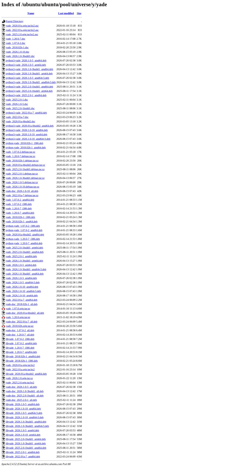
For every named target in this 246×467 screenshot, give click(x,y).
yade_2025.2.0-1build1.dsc (20, 108)
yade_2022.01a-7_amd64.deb (21, 299)
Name (30, 13)
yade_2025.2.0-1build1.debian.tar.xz (25, 169)
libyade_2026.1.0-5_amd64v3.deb (24, 413)
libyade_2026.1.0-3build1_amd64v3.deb (27, 426)
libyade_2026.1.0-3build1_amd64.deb (26, 421)
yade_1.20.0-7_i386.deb (19, 208)
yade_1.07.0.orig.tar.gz (18, 308)
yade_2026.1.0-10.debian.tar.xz (22, 186)
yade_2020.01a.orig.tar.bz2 (20, 365)
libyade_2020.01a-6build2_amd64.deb (26, 373)
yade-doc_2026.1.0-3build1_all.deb (25, 391)
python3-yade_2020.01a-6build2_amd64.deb (30, 125)
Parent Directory (14, 21)
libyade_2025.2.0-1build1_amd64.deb (26, 447)
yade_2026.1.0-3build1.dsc (20, 56)
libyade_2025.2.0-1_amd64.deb (22, 452)
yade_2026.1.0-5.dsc (17, 104)
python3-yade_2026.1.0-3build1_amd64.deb (29, 69)
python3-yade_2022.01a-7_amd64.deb (26, 112)
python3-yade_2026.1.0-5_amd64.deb (26, 60)
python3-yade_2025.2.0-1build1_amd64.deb (29, 86)
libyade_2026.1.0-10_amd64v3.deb (25, 417)
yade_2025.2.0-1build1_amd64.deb (25, 252)
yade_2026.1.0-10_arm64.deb (22, 295)
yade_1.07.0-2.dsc (15, 43)
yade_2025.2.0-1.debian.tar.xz (22, 173)
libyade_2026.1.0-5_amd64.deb (22, 404)
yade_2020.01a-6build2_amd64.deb (25, 234)
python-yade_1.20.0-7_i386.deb (23, 239)
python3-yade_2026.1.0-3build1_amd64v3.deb (31, 82)
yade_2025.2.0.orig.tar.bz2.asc (22, 34)
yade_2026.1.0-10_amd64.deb (22, 286)
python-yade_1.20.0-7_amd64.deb (24, 243)
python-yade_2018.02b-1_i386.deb (24, 143)
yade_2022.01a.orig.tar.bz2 (20, 369)
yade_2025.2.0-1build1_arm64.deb (24, 247)
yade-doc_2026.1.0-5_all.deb (21, 386)
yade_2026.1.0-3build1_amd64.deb (25, 273)
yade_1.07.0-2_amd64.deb (20, 199)
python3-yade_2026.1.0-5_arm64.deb (26, 64)
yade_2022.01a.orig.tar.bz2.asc (22, 30)
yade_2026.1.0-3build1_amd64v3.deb (26, 269)
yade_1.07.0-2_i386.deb (19, 204)
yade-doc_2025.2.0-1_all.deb (21, 400)
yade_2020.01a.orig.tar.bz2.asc (22, 25)
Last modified (66, 13)
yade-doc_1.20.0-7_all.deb (20, 334)
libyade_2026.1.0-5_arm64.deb (22, 430)
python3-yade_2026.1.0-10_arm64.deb (26, 134)
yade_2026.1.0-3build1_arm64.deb (24, 260)
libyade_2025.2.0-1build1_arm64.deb (26, 439)
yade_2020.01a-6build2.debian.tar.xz (25, 165)
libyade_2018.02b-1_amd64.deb (23, 356)
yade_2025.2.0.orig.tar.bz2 (20, 382)
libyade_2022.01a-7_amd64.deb (23, 456)
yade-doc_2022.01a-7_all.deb (21, 321)
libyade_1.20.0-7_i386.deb (20, 347)
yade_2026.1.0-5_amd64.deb (21, 278)
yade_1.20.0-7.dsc (15, 38)
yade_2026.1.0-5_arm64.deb (21, 265)
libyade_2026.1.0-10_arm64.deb (23, 434)
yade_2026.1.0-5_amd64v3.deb (22, 282)
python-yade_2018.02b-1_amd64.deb (26, 147)
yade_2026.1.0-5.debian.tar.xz (22, 182)
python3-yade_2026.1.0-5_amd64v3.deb (27, 77)
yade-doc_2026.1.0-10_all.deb (22, 191)
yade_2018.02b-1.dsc (17, 47)
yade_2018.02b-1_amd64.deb (21, 221)
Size (79, 13)
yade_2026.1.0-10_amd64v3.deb (23, 291)
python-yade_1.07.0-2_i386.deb (23, 225)
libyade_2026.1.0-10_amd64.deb (23, 408)
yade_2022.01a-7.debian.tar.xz (22, 195)
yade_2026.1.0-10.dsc (17, 51)
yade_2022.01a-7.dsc (17, 117)
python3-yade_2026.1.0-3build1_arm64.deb (29, 73)
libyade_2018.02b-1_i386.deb (22, 360)
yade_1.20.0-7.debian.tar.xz (20, 156)
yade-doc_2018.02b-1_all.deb (21, 304)
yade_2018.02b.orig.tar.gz (19, 326)
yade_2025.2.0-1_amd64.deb (21, 256)
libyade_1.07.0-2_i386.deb (20, 339)
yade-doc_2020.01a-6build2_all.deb (25, 313)
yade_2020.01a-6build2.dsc (20, 121)
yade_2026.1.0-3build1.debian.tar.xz (25, 178)
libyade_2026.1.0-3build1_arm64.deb (26, 443)
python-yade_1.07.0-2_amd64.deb (24, 230)
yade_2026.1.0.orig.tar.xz (19, 378)
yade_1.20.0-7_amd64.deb (20, 212)
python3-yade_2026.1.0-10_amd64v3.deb (28, 138)
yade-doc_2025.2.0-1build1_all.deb (25, 395)
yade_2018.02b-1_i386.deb (20, 217)
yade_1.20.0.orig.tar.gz (18, 317)
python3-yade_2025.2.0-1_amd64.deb (26, 95)
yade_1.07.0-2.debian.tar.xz (20, 151)
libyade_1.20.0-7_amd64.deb (21, 352)
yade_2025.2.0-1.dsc (17, 99)
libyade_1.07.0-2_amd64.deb (21, 343)
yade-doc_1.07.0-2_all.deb (20, 330)
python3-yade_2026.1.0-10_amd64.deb (27, 130)
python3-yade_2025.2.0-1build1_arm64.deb (29, 91)
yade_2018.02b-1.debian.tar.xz (22, 160)
